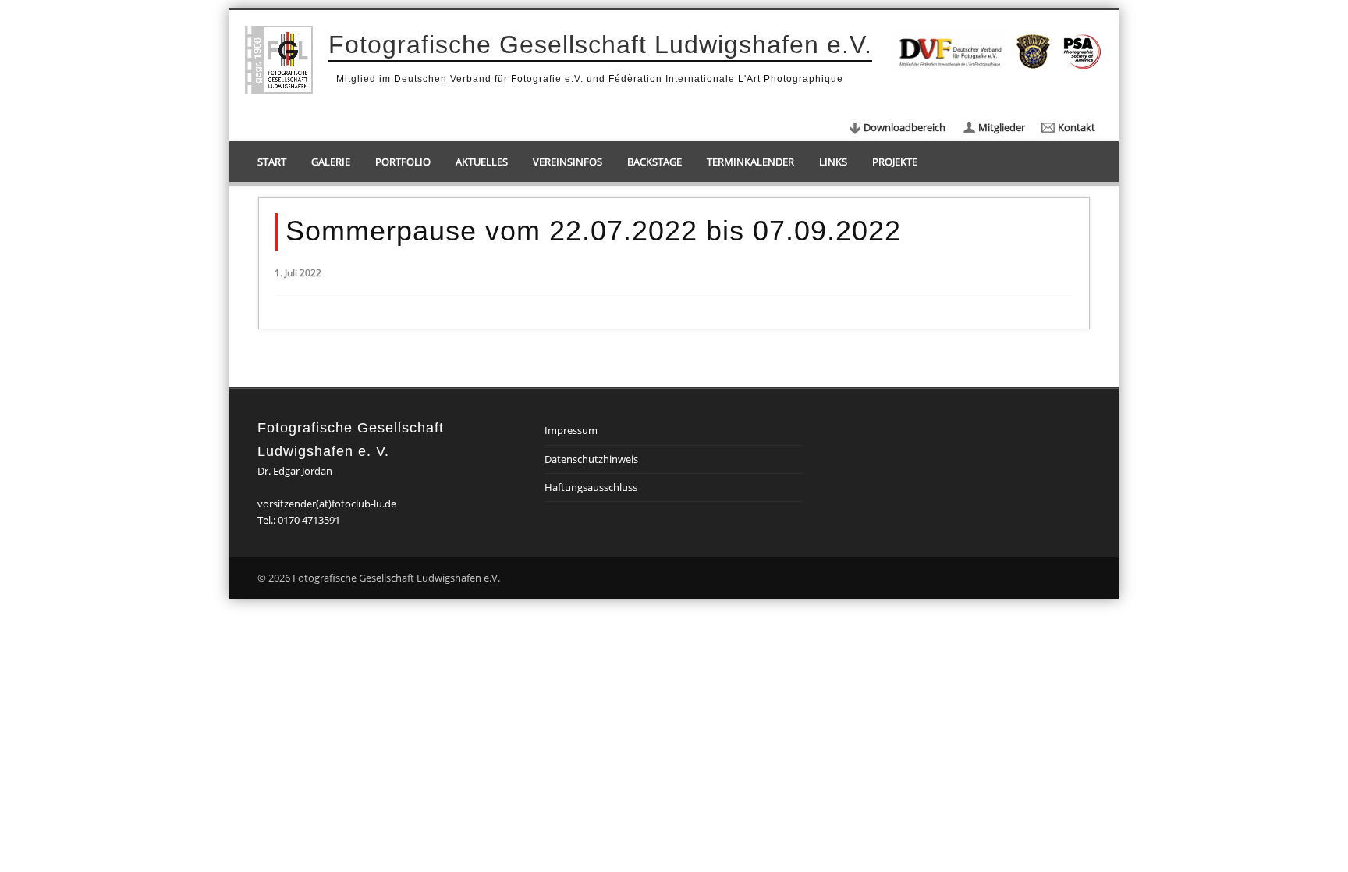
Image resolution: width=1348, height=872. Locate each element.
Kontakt (1076, 127)
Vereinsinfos (567, 162)
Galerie (330, 162)
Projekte (894, 162)
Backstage (654, 162)
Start (271, 162)
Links (833, 162)
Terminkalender (750, 162)
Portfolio (403, 162)
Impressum (571, 430)
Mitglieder (1001, 127)
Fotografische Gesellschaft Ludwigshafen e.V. (600, 44)
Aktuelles (482, 162)
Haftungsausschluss (591, 487)
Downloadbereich (904, 127)
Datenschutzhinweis (591, 459)
